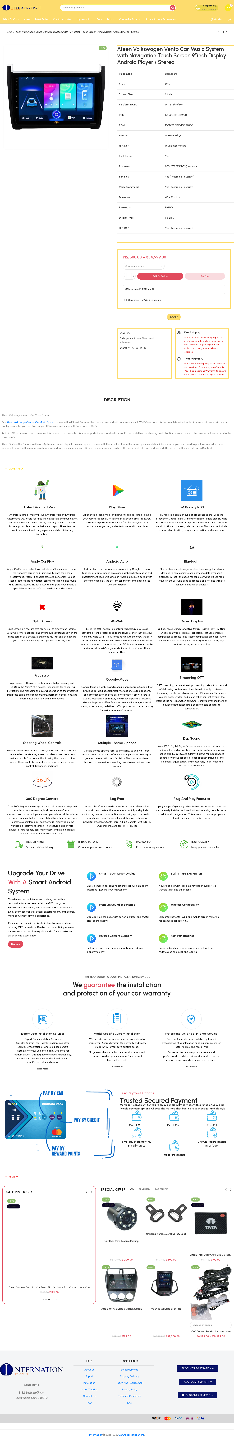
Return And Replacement (129, 1382)
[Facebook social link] (129, 348)
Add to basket (160, 276)
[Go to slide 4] (52, 1299)
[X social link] (133, 348)
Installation (89, 1382)
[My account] (230, 19)
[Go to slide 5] (55, 1299)
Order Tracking (89, 1389)
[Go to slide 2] (46, 1299)
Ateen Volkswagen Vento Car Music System (30, 422)
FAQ (89, 1402)
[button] (117, 468)
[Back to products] (223, 32)
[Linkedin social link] (141, 348)
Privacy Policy (129, 1389)
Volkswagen (125, 342)
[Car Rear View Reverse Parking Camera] (121, 1217)
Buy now (205, 276)
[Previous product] (219, 32)
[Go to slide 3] (49, 1299)
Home (9, 31)
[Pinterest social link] (137, 348)
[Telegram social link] (145, 348)
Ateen (137, 338)
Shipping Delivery (130, 1376)
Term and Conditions (129, 1396)
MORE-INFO (16, 468)
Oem (144, 338)
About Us (89, 1369)
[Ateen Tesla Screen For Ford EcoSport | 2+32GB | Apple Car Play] (166, 1285)
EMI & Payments (130, 1369)
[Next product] (226, 32)
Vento (152, 338)
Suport (89, 1376)
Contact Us (89, 1396)
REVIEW (13, 1176)
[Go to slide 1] (43, 1299)
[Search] (172, 7)
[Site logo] (21, 7)
